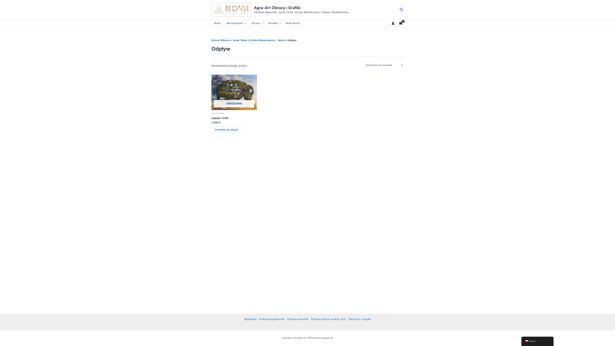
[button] (402, 10)
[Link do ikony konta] (393, 23)
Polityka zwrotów (297, 319)
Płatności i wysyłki (360, 319)
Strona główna (220, 40)
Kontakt (273, 23)
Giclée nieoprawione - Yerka (267, 40)
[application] (244, 23)
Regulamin (250, 319)
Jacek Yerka (239, 40)
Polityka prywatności (272, 319)
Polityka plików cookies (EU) (328, 319)
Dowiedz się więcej (226, 129)
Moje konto (293, 23)
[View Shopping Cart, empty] (401, 23)
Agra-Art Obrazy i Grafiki (277, 7)
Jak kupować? (234, 23)
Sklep (217, 23)
